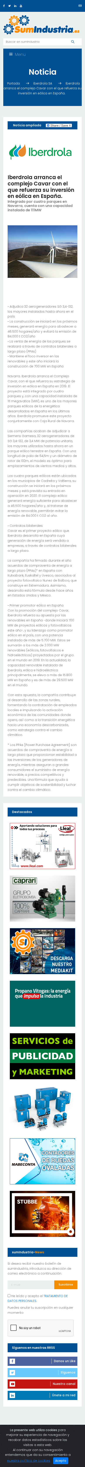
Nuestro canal (64, 1384)
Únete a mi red (63, 1395)
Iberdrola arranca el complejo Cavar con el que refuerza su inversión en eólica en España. (42, 88)
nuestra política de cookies (28, 1460)
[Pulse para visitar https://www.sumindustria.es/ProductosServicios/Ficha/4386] (42, 951)
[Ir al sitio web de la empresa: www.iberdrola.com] (40, 151)
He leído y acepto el (38, 1298)
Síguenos (68, 1372)
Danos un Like (64, 1361)
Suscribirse (66, 1284)
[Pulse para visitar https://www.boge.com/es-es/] (42, 1108)
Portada (14, 83)
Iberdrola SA (43, 83)
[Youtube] (21, 6)
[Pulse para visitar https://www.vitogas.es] (42, 1003)
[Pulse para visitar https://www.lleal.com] (42, 846)
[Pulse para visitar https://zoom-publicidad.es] (42, 1056)
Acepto (60, 1460)
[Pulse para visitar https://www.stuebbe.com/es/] (42, 1213)
